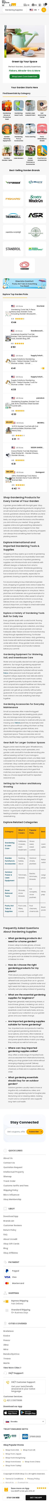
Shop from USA (12, 1450)
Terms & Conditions (14, 1478)
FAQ (5, 1234)
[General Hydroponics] (35, 249)
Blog (5, 1248)
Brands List (8, 1221)
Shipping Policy (10, 1190)
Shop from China (32, 1461)
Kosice (6, 1335)
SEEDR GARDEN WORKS (37, 447)
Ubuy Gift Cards (11, 1243)
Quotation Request (12, 1167)
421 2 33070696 (14, 1400)
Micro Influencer (11, 1194)
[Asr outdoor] (35, 215)
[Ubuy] (12, 5)
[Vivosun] (13, 182)
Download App (10, 1216)
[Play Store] (28, 1413)
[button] (27, 5)
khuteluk (40, 306)
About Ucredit (10, 1239)
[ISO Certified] (30, 1436)
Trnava (6, 1358)
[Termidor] (24, 265)
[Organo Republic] (35, 232)
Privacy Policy (33, 1478)
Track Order (9, 1181)
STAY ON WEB (13, 1497)
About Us (8, 1158)
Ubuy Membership (12, 1199)
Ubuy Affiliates (10, 1253)
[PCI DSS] (9, 1436)
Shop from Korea (13, 1461)
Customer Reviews (12, 1225)
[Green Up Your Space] (24, 41)
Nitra (5, 1349)
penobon (40, 398)
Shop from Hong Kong (15, 1457)
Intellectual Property (13, 1172)
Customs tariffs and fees (15, 1185)
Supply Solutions (37, 356)
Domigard (40, 472)
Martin (6, 1363)
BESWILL (40, 423)
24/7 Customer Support (23, 1382)
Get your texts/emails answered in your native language (23, 1388)
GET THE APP (36, 1497)
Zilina (5, 1345)
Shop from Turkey (13, 1465)
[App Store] (11, 1413)
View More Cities (11, 1367)
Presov (6, 1340)
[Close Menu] (3, 5)
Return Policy (9, 1230)
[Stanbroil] (13, 249)
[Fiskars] (13, 199)
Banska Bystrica (11, 1354)
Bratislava (8, 1331)
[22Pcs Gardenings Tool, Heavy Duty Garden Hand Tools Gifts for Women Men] (8, 480)
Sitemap (7, 1176)
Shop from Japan (13, 1454)
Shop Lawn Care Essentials (24, 76)
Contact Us (9, 1162)
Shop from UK (29, 1450)
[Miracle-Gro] (35, 199)
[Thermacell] (13, 215)
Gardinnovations (37, 331)
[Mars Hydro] (13, 232)
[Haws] (35, 182)
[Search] (43, 10)
